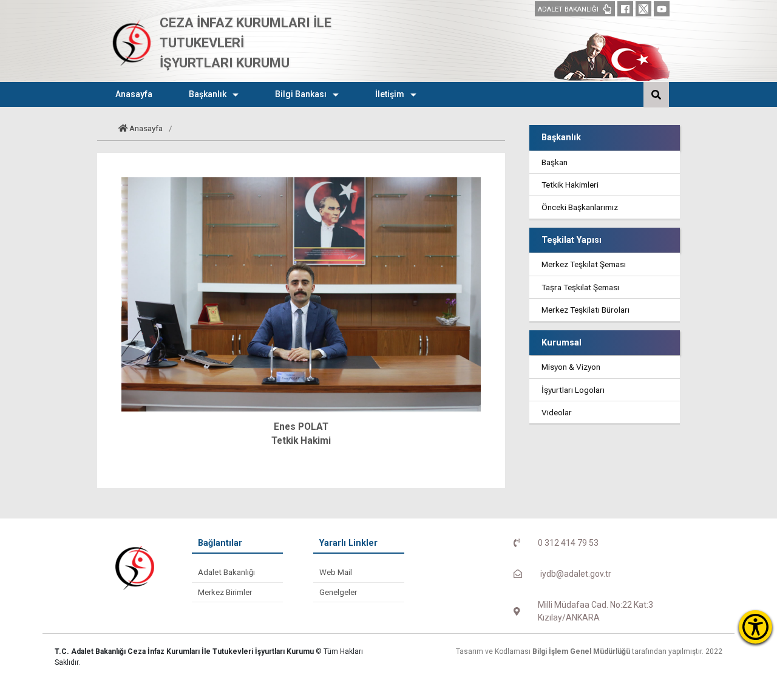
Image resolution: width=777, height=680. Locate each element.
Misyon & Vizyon (570, 367)
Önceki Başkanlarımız (579, 207)
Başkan (554, 162)
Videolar (556, 412)
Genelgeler (338, 592)
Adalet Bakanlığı (226, 572)
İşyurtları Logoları (573, 390)
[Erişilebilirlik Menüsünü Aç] (755, 627)
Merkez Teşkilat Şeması (583, 264)
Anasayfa (146, 128)
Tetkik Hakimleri (570, 184)
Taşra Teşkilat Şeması (580, 287)
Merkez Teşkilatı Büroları (585, 309)
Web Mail (335, 572)
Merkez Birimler (225, 592)
